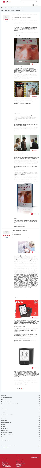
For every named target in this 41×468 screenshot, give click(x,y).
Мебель (3, 464)
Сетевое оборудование (20, 441)
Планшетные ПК (20, 428)
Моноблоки (20, 418)
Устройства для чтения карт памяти (20, 445)
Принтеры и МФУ (20, 430)
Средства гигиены (19, 465)
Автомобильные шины (5, 456)
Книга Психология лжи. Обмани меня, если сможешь (20, 121)
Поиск (37, 2)
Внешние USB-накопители (20, 402)
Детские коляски (5, 462)
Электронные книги (20, 447)
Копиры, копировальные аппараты (20, 412)
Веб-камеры (20, 400)
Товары (36, 5)
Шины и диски (18, 466)
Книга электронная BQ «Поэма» (20, 308)
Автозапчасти (18, 455)
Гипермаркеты (4, 461)
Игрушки (17, 462)
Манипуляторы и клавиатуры (20, 414)
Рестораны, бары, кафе (6, 465)
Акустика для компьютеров (20, 398)
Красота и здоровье (5, 463)
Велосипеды (18, 460)
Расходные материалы (20, 437)
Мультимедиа (20, 420)
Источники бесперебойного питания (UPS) (20, 404)
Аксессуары (20, 395)
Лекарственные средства (20, 463)
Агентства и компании (20, 456)
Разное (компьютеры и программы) (20, 435)
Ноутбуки (20, 426)
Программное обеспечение (20, 433)
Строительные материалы (6, 466)
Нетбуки (20, 424)
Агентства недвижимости (6, 457)
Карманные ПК (20, 406)
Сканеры (20, 443)
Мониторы (20, 416)
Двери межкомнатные (20, 461)
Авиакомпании (4, 455)
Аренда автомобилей (19, 457)
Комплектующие (20, 410)
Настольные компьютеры (20, 422)
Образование (18, 464)
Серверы (20, 439)
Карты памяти (20, 408)
